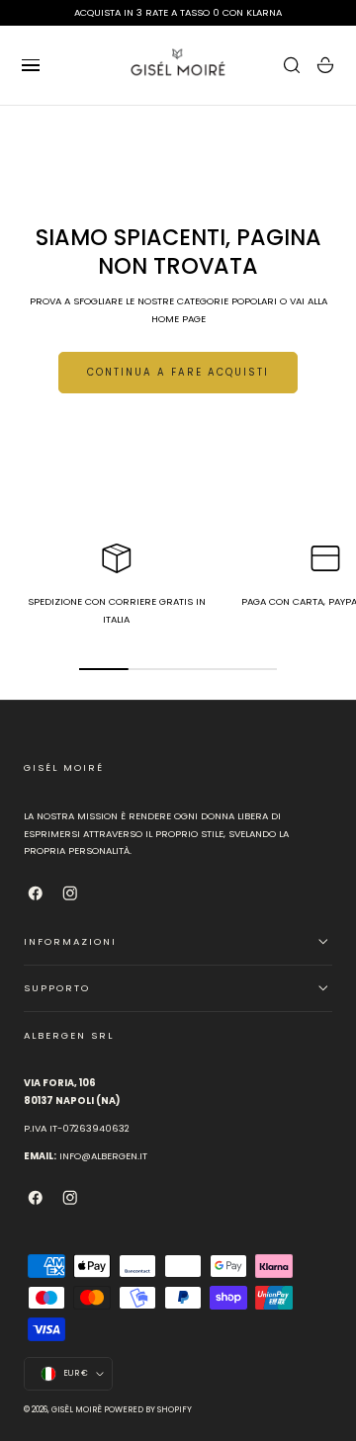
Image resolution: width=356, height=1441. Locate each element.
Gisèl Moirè (76, 1409)
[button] (30, 65)
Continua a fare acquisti (178, 372)
